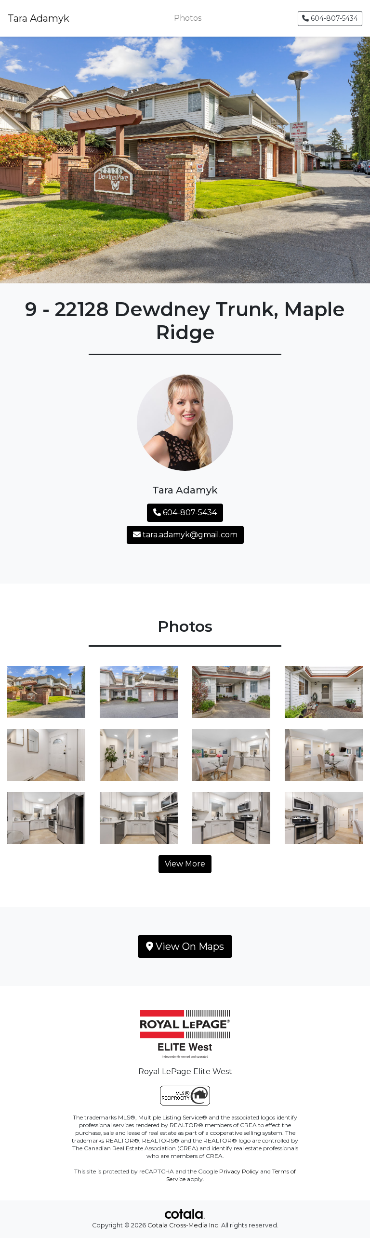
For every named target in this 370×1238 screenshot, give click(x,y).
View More (185, 863)
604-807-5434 (333, 18)
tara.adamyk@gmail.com (189, 534)
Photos (187, 18)
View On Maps (188, 946)
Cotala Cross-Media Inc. (183, 1225)
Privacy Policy (239, 1171)
